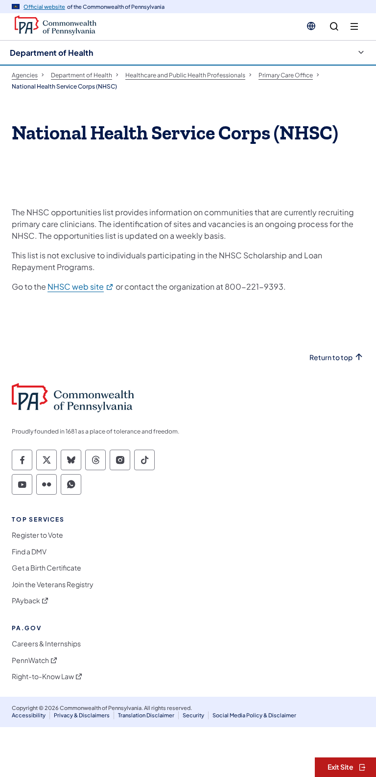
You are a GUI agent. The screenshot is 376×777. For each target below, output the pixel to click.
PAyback (26, 600)
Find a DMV (29, 552)
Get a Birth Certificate (46, 568)
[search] (334, 26)
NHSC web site (80, 286)
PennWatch (30, 660)
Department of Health (51, 52)
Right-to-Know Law (43, 676)
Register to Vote (37, 535)
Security (193, 715)
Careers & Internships (46, 644)
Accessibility (29, 715)
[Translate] (311, 26)
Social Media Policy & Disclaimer (254, 715)
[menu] (354, 26)
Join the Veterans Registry (53, 584)
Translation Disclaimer (146, 715)
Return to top (330, 357)
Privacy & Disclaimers (82, 715)
